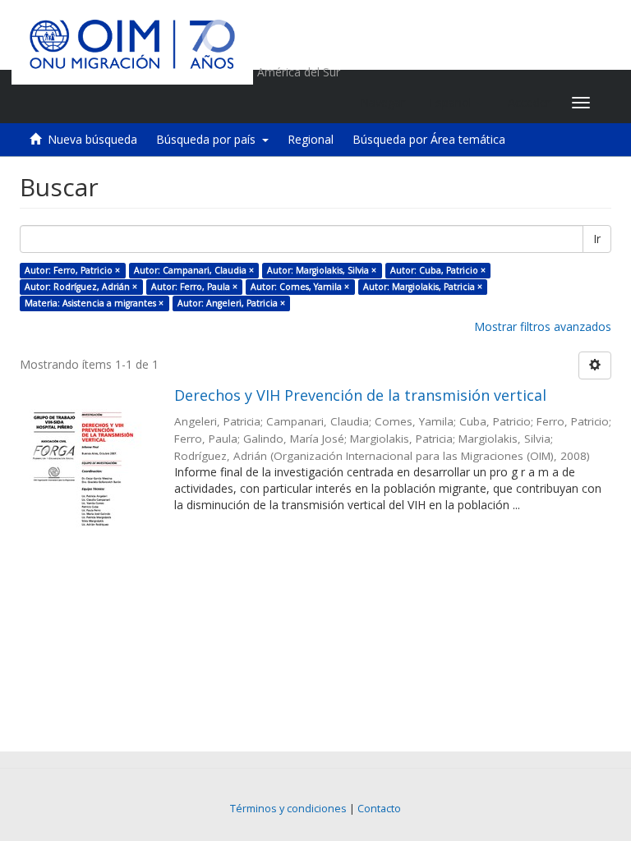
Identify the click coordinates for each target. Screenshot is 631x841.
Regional (311, 139)
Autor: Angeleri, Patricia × (231, 303)
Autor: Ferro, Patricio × (72, 270)
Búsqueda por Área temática (428, 139)
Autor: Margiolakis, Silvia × (321, 270)
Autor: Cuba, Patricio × (438, 270)
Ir (597, 238)
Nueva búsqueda (92, 139)
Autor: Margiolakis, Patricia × (422, 286)
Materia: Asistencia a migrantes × (94, 303)
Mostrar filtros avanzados (542, 326)
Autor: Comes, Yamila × (300, 286)
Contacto (379, 809)
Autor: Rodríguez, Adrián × (81, 286)
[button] (456, 102)
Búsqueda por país (209, 139)
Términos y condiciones (288, 809)
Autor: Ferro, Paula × (194, 286)
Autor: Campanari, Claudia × (194, 270)
